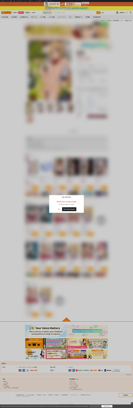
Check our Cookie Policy (95, 406)
